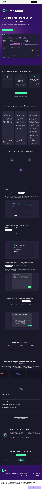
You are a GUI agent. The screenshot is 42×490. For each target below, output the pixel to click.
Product (18, 473)
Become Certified (24, 475)
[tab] (8, 193)
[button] (38, 2)
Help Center (14, 473)
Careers (7, 473)
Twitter (37, 473)
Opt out (20, 487)
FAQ (10, 473)
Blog (39, 473)
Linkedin (33, 473)
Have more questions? (21, 418)
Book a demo (18, 29)
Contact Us (38, 475)
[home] (6, 2)
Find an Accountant (23, 473)
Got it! (34, 487)
